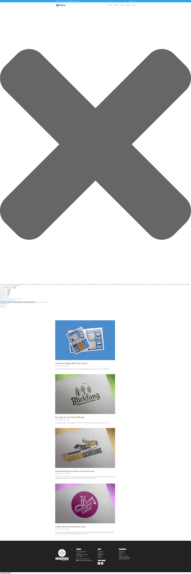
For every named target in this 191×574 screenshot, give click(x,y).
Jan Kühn (59, 365)
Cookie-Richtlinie (4, 304)
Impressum (3, 307)
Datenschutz (3, 305)
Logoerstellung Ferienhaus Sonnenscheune (74, 471)
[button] (95, 144)
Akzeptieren (3, 302)
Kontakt (134, 5)
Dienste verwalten (4, 297)
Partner (128, 5)
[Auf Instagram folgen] (102, 563)
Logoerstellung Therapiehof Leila (70, 526)
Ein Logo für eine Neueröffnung (69, 417)
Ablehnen (9, 302)
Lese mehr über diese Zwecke (7, 300)
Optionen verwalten (5, 295)
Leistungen (100, 551)
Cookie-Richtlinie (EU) (124, 559)
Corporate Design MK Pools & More (71, 363)
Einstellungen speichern (30, 302)
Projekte (122, 5)
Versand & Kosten (123, 556)
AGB (120, 554)
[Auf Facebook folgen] (99, 563)
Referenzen (100, 554)
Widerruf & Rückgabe (124, 557)
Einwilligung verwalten (5, 573)
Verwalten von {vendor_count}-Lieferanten (10, 299)
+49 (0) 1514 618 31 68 (83, 559)
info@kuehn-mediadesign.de (85, 560)
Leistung (110, 5)
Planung (100, 553)
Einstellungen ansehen (18, 302)
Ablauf (116, 5)
